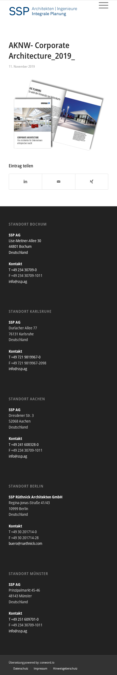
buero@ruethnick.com (25, 543)
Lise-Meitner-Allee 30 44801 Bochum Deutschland (25, 246)
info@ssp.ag (18, 281)
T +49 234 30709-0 (23, 269)
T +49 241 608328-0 (24, 444)
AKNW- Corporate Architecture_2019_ (42, 50)
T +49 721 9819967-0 (25, 357)
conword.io (47, 662)
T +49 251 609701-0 (24, 619)
